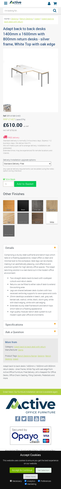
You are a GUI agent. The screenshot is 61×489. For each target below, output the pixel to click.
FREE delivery (13, 137)
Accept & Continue (22, 470)
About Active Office (12, 450)
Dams (20, 349)
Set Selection (43, 470)
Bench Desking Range (27, 356)
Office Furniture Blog (47, 450)
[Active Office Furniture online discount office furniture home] (15, 3)
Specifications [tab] (14, 324)
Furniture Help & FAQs (29, 450)
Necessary (17, 481)
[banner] (30, 3)
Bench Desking (26, 18)
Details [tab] (9, 248)
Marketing (31, 484)
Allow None (30, 476)
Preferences (46, 481)
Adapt (37, 18)
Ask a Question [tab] (14, 332)
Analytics (31, 481)
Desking (14, 18)
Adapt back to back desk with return (30, 346)
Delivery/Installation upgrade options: (19, 159)
